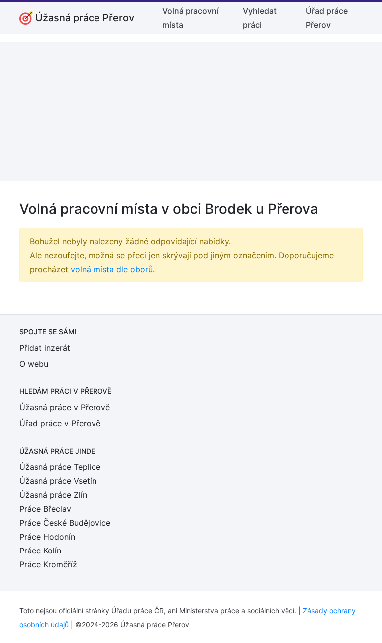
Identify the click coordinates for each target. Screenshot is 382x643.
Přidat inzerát (44, 348)
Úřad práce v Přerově (59, 423)
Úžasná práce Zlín (53, 495)
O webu (33, 363)
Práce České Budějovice (64, 523)
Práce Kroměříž (48, 564)
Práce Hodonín (47, 537)
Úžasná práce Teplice (59, 467)
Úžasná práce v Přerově (64, 407)
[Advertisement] (191, 111)
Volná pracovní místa (190, 18)
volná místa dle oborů (112, 269)
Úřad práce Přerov (327, 18)
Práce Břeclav (45, 509)
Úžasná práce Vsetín (57, 481)
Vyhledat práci (260, 18)
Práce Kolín (40, 550)
